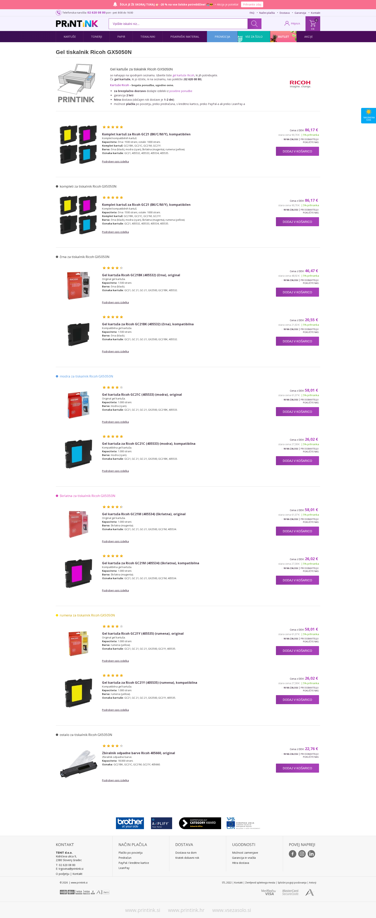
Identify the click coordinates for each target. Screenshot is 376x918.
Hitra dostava (240, 863)
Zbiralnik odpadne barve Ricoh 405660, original (138, 753)
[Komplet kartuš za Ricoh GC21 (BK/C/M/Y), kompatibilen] (78, 144)
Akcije (308, 36)
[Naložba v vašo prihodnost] (243, 822)
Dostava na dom (186, 852)
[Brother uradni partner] (130, 822)
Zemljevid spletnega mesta (260, 882)
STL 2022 (227, 882)
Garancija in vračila (244, 858)
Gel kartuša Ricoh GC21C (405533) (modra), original (142, 395)
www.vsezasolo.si (231, 910)
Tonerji (96, 36)
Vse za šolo (254, 36)
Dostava (285, 13)
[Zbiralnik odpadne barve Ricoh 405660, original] (78, 763)
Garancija (300, 13)
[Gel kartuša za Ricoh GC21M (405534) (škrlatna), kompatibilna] (78, 573)
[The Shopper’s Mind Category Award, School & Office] (200, 822)
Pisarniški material (184, 36)
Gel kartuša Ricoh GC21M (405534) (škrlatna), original (144, 514)
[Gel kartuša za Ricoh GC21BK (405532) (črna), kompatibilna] (78, 334)
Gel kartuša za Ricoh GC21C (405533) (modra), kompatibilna (148, 444)
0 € (313, 29)
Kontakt (315, 13)
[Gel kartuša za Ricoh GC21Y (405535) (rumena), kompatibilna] (78, 693)
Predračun (124, 858)
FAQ (252, 13)
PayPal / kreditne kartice (133, 863)
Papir (121, 36)
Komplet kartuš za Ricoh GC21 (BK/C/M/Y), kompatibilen (146, 134)
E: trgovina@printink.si (69, 869)
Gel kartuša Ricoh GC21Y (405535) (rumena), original (143, 633)
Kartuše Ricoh (119, 85)
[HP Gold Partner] (161, 822)
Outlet (283, 36)
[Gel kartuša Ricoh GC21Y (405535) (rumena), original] (78, 643)
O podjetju (62, 874)
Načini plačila (267, 13)
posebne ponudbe (180, 91)
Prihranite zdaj (252, 4)
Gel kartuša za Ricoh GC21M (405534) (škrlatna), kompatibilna (150, 563)
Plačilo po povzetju (130, 852)
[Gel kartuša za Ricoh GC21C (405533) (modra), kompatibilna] (78, 454)
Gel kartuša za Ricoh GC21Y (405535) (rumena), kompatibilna (149, 683)
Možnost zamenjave (245, 852)
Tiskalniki (147, 36)
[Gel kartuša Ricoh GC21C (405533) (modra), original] (78, 405)
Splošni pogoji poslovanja (292, 882)
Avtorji (312, 882)
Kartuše (70, 36)
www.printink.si (142, 910)
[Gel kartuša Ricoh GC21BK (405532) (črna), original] (78, 285)
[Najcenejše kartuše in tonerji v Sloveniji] (77, 23)
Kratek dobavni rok (187, 858)
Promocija (222, 36)
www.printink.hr (186, 910)
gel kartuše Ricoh (183, 75)
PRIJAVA (295, 23)
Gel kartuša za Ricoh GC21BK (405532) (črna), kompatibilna (148, 324)
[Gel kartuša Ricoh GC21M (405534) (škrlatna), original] (78, 524)
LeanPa (123, 868)
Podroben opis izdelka (115, 161)
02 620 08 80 (96, 12)
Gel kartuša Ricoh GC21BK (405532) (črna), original (141, 275)
